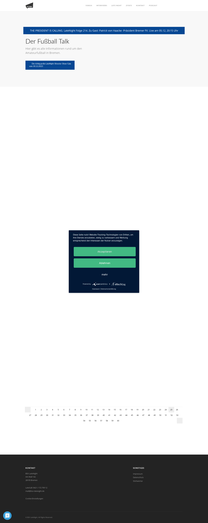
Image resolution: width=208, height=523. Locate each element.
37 (87, 415)
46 (138, 415)
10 (86, 409)
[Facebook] (170, 517)
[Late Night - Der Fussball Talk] (29, 5)
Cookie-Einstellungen (34, 498)
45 (132, 415)
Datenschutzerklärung (108, 289)
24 (166, 409)
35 (75, 415)
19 (137, 409)
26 (177, 409)
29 (41, 415)
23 (160, 409)
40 (104, 415)
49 (155, 415)
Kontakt (140, 5)
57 (101, 421)
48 (149, 415)
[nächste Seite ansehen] (180, 420)
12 (98, 409)
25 (171, 409)
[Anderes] (176, 517)
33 (64, 415)
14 (109, 409)
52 (172, 415)
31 (53, 415)
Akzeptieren (104, 251)
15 (115, 409)
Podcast (153, 5)
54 (84, 421)
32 (58, 415)
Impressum (138, 474)
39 (98, 415)
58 (107, 421)
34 (70, 415)
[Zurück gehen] (28, 409)
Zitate (129, 5)
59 (112, 421)
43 (121, 415)
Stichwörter (138, 481)
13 (103, 409)
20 (143, 409)
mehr (105, 274)
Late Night (116, 5)
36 (81, 415)
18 (132, 409)
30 (47, 415)
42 (115, 415)
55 (90, 421)
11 (92, 409)
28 (36, 415)
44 (126, 415)
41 (109, 415)
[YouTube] (173, 517)
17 (126, 409)
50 (160, 415)
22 (154, 409)
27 (30, 415)
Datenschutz (138, 477)
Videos (89, 5)
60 (118, 421)
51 (166, 415)
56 (96, 421)
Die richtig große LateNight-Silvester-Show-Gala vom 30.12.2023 (50, 65)
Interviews (101, 5)
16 (120, 409)
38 (92, 415)
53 (177, 415)
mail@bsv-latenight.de (34, 491)
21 (149, 409)
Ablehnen (104, 262)
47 (143, 415)
